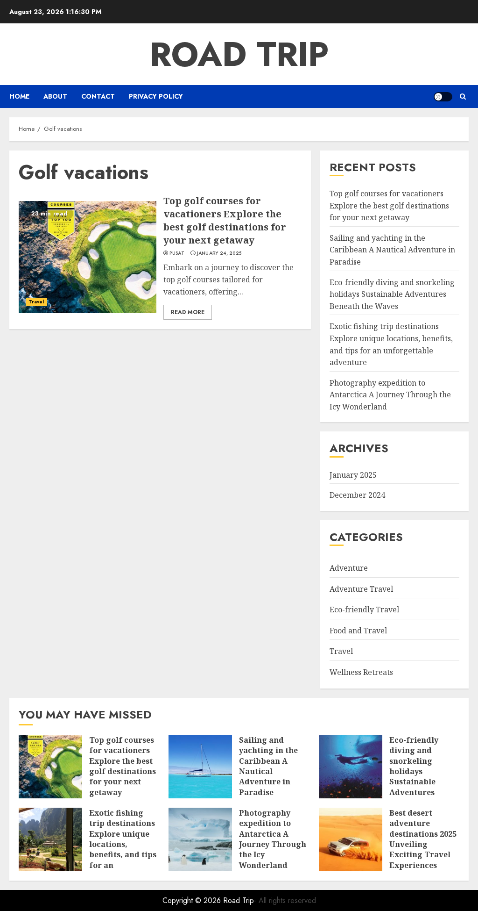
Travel (36, 301)
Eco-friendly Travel (364, 609)
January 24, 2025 (219, 253)
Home (19, 96)
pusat (176, 253)
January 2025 (353, 475)
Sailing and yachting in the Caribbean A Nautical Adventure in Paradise (392, 250)
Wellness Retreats (361, 672)
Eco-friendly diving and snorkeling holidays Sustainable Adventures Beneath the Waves (392, 294)
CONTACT (98, 96)
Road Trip (239, 54)
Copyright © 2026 (192, 900)
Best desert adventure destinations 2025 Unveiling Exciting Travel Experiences (423, 839)
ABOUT (55, 96)
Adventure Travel (361, 589)
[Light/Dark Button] (443, 96)
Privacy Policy (156, 96)
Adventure (349, 568)
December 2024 (357, 495)
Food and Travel (358, 630)
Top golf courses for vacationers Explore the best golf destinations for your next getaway (224, 220)
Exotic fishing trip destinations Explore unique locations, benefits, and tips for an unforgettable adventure (122, 849)
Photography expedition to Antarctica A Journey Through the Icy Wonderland (390, 395)
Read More (187, 312)
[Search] (463, 96)
